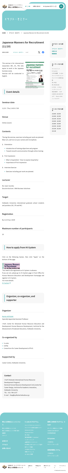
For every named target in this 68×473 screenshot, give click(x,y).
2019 (59, 121)
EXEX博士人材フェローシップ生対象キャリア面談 (33, 446)
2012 (59, 128)
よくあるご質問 (29, 454)
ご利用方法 (50, 442)
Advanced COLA (29, 432)
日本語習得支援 (51, 433)
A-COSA (54, 87)
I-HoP (27, 52)
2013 (54, 128)
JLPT (53, 96)
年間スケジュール (29, 452)
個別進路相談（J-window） (32, 437)
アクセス (5, 444)
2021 (59, 119)
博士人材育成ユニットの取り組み (10, 430)
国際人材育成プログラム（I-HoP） (56, 423)
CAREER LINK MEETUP (57, 94)
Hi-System (5, 283)
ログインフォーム (52, 444)
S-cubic (61, 73)
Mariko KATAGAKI (7, 316)
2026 (54, 114)
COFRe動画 (55, 73)
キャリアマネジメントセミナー (33, 425)
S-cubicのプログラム (32, 422)
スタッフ (4, 435)
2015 (54, 126)
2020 (54, 121)
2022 (54, 119)
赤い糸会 (54, 82)
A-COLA (59, 87)
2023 (59, 116)
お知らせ (54, 51)
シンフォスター (56, 98)
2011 (54, 131)
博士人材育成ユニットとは (9, 428)
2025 (59, 114)
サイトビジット (56, 69)
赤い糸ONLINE (55, 85)
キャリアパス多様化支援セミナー (33, 427)
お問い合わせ (36, 6)
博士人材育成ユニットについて (11, 423)
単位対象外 (55, 92)
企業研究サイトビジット (31, 442)
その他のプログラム (30, 449)
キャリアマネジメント (57, 75)
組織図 (4, 433)
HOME (4, 33)
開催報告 (54, 54)
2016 (59, 124)
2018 (54, 124)
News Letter (59, 96)
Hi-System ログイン (49, 6)
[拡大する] (42, 64)
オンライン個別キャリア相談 (54, 428)
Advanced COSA (29, 430)
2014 (59, 126)
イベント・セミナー (14, 33)
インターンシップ (56, 89)
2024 (54, 116)
